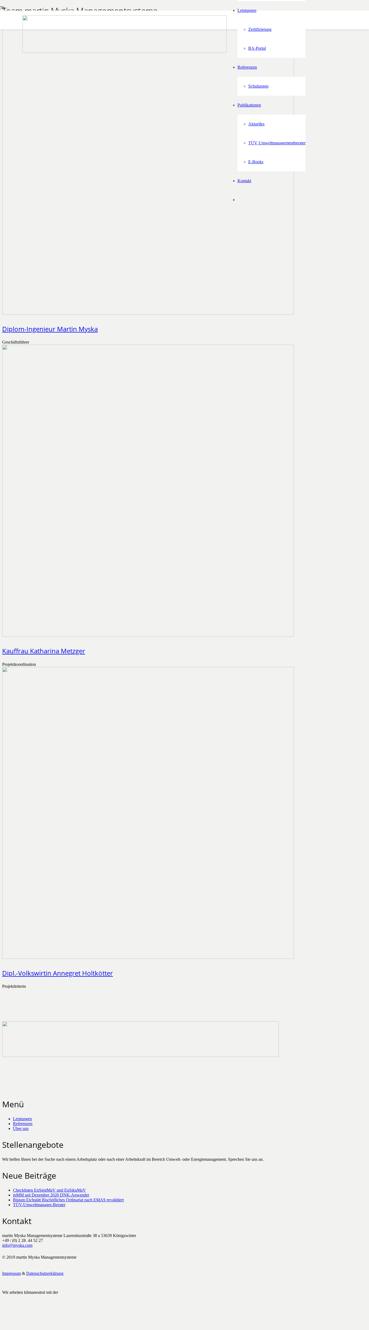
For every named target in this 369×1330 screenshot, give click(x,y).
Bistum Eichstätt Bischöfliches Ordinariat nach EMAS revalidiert (68, 1200)
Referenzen (22, 1123)
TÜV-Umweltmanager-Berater (39, 1204)
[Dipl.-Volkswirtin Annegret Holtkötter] (148, 957)
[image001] (18, 1325)
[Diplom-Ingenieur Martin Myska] (148, 313)
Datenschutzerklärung (44, 1273)
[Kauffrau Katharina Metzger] (148, 635)
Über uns (21, 1128)
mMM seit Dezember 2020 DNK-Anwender (51, 1195)
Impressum (11, 1273)
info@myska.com (17, 1245)
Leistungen (22, 1118)
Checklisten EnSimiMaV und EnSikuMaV (49, 1190)
